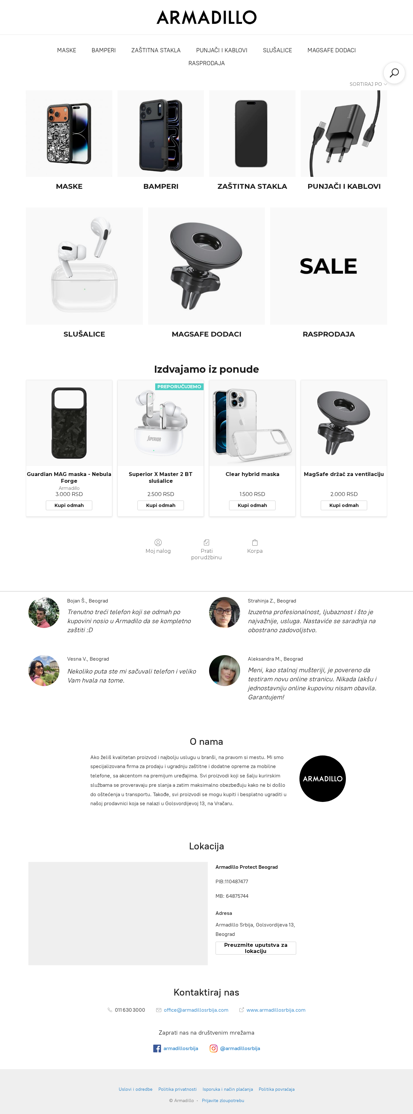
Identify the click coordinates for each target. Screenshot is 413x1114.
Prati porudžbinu (206, 554)
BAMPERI (104, 50)
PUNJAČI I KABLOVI (221, 50)
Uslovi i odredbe (136, 1089)
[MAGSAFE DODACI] (206, 266)
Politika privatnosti (177, 1089)
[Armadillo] (206, 17)
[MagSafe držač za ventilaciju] (344, 423)
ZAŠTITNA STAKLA (156, 50)
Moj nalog (158, 551)
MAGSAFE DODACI (331, 50)
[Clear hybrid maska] (252, 423)
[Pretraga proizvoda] (394, 73)
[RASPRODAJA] (328, 266)
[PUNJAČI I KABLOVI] (344, 133)
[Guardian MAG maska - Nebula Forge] (69, 423)
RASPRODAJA (206, 63)
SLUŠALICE (277, 50)
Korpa (255, 551)
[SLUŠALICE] (84, 266)
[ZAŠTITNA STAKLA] (252, 133)
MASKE (66, 50)
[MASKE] (69, 133)
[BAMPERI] (160, 133)
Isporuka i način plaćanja (228, 1089)
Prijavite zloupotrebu (223, 1100)
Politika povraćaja (277, 1089)
